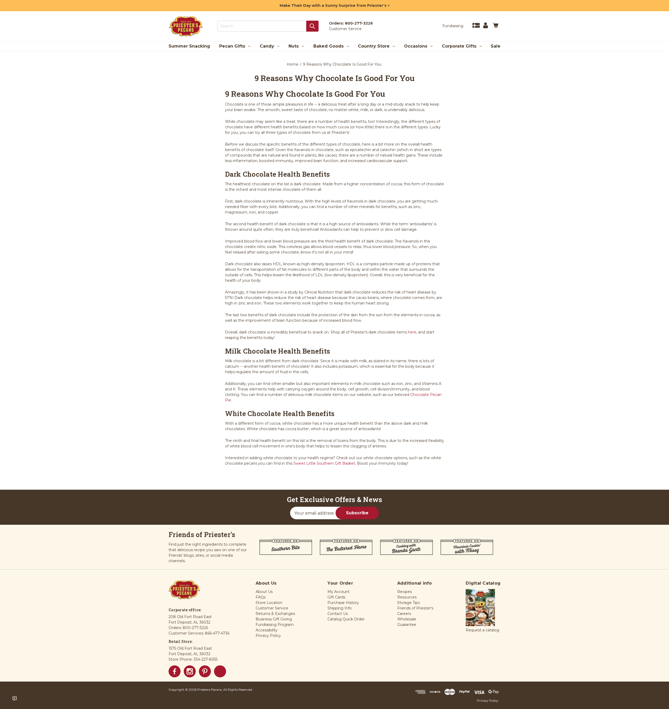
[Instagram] (190, 671)
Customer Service (345, 28)
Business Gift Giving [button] (274, 619)
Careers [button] (404, 613)
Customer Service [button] (272, 608)
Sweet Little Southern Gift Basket (324, 463)
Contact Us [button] (337, 613)
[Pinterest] (205, 671)
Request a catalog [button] (482, 630)
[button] (480, 608)
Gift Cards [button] (336, 597)
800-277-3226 (359, 23)
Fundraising (452, 26)
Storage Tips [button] (408, 602)
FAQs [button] (261, 597)
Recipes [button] (404, 591)
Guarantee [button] (406, 624)
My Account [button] (338, 591)
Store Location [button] (269, 602)
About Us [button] (264, 591)
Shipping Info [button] (339, 608)
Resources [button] (407, 597)
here (412, 332)
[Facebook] (175, 671)
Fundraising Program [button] (275, 624)
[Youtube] (220, 671)
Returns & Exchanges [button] (275, 613)
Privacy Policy (487, 700)
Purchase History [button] (343, 602)
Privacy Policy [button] (268, 635)
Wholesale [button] (406, 619)
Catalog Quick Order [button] (346, 619)
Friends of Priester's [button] (415, 608)
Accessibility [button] (267, 630)
